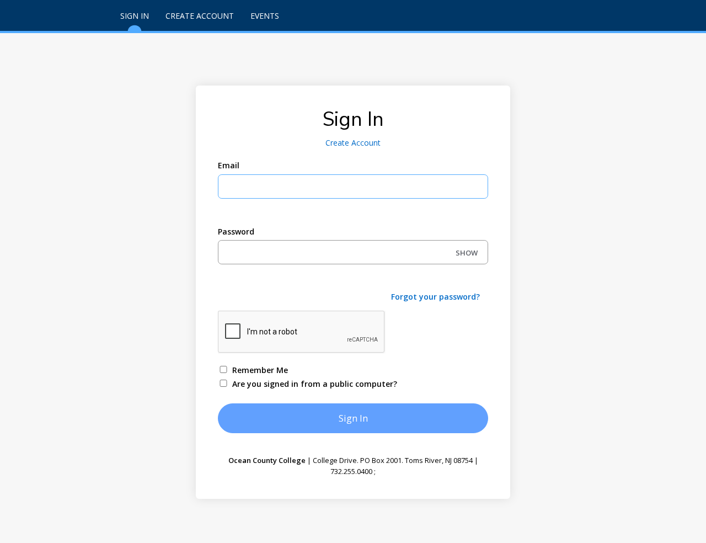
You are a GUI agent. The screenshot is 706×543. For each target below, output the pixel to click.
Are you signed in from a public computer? (314, 384)
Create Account (199, 15)
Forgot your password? (435, 296)
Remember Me (260, 370)
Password (236, 231)
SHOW (467, 253)
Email (228, 165)
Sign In (134, 15)
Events (264, 15)
